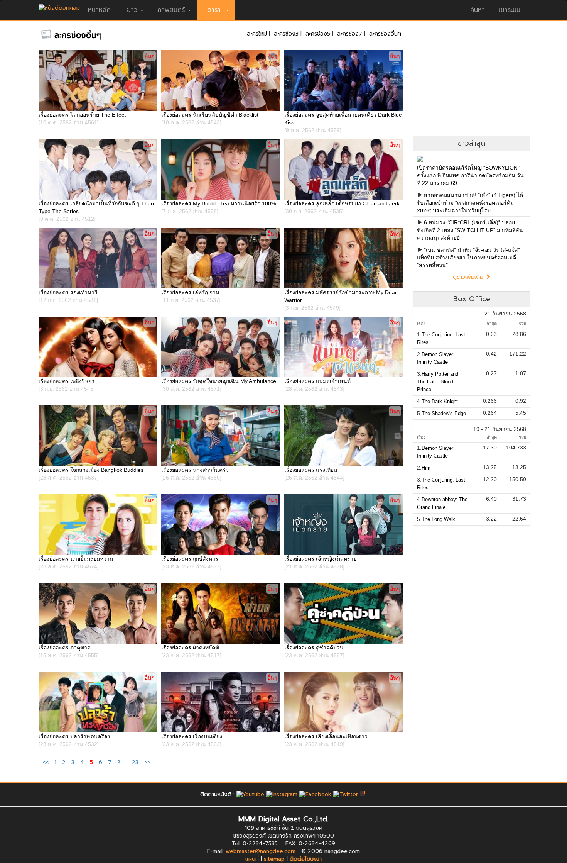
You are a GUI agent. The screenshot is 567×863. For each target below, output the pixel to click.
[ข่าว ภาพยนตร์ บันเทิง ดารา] (59, 6)
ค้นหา (477, 10)
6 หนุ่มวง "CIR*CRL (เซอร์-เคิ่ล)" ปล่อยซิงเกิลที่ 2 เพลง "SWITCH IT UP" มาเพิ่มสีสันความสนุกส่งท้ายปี (470, 230)
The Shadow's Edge (444, 413)
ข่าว (132, 10)
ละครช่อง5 (317, 34)
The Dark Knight (440, 401)
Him (426, 468)
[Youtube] (250, 794)
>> (147, 762)
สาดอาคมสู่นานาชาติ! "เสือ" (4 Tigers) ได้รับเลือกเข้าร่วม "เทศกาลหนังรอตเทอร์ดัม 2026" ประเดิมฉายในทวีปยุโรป (470, 203)
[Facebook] (315, 794)
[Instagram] (281, 794)
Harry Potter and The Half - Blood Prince (437, 381)
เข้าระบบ (509, 10)
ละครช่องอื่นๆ (385, 34)
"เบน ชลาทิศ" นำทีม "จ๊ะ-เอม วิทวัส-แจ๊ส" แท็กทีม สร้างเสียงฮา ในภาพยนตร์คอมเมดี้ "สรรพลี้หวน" (468, 257)
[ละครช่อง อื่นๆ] (82, 34)
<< (46, 762)
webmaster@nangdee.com (260, 851)
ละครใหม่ (257, 34)
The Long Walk (438, 519)
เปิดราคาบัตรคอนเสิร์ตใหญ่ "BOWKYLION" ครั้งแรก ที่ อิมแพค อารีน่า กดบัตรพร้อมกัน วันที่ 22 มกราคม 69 (470, 175)
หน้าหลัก (99, 10)
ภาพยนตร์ (171, 10)
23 (135, 762)
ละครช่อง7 (349, 34)
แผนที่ (252, 859)
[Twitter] (345, 794)
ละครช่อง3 (286, 34)
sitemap (274, 859)
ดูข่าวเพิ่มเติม (469, 277)
